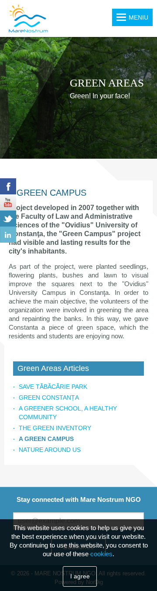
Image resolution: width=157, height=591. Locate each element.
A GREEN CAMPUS (46, 438)
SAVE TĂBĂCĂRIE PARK (53, 386)
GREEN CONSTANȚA (49, 397)
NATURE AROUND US (50, 449)
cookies (101, 554)
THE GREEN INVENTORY (55, 427)
